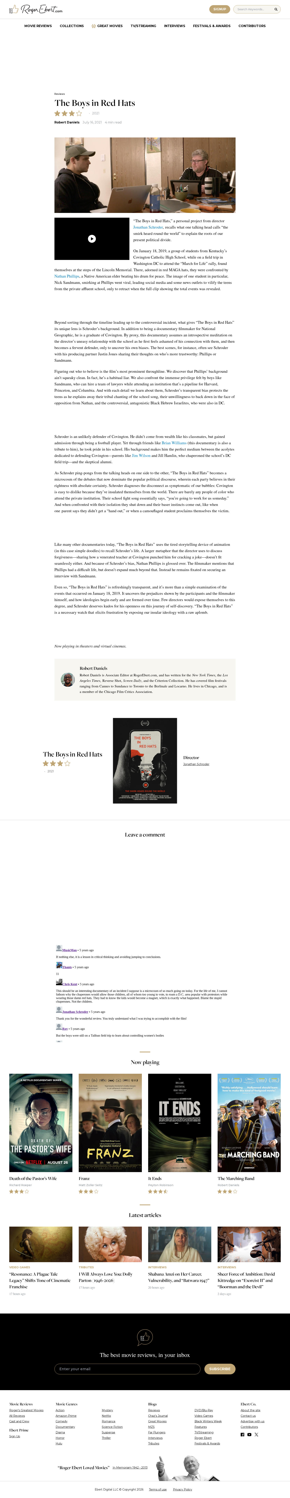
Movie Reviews (38, 26)
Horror (60, 1438)
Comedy (61, 1421)
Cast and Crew (19, 1421)
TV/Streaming (143, 26)
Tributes (153, 1443)
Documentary (65, 1427)
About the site (250, 1410)
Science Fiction (112, 1427)
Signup (219, 9)
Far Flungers (156, 1432)
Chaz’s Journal (158, 1416)
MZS (151, 1427)
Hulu (59, 1443)
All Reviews (17, 1416)
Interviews (174, 26)
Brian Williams (174, 442)
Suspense (108, 1432)
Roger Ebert (203, 1438)
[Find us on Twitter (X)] (256, 1434)
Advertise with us (252, 1421)
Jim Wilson (141, 455)
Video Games (204, 1416)
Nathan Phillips (66, 276)
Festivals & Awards (212, 26)
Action (60, 1410)
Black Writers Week (208, 1421)
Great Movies (110, 26)
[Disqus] (144, 992)
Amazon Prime (66, 1416)
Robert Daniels (67, 122)
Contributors (252, 26)
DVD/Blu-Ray (204, 1410)
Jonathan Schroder (148, 227)
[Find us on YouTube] (249, 1434)
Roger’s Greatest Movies (26, 1410)
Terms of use (158, 1489)
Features (201, 1427)
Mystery (107, 1410)
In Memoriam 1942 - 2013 (130, 1467)
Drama (60, 1432)
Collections (72, 26)
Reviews (59, 93)
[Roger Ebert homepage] (36, 9)
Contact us (248, 1416)
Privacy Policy (182, 1489)
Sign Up (14, 1436)
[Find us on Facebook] (242, 1434)
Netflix (106, 1416)
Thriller (106, 1438)
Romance (108, 1421)
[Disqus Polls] (145, 894)
